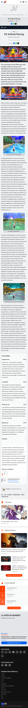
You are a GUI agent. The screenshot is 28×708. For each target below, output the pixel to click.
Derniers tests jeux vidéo (10, 14)
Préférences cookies (6, 692)
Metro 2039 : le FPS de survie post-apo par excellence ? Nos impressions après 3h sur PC (13, 550)
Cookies (3, 688)
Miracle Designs (16, 494)
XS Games (9, 494)
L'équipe (3, 676)
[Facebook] (2, 652)
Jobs (2, 698)
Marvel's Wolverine (11, 601)
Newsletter (3, 694)
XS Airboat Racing (19, 14)
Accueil (2, 14)
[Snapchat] (2, 655)
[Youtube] (13, 652)
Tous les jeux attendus (14, 608)
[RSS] (17, 652)
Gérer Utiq (3, 690)
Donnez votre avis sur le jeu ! (13, 482)
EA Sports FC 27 (11, 594)
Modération (4, 684)
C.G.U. (2, 680)
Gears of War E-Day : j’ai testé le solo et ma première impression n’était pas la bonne (19, 558)
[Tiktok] (20, 652)
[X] (6, 652)
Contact (3, 673)
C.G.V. (2, 682)
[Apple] (6, 665)
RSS (2, 696)
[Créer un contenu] (26, 15)
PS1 (5, 494)
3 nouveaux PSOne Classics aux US (9, 521)
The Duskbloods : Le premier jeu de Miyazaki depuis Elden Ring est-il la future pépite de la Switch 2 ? (19, 567)
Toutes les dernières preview (14, 575)
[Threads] (24, 652)
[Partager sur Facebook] (11, 24)
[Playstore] (2, 665)
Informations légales (6, 678)
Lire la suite (3, 640)
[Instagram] (9, 652)
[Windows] (9, 665)
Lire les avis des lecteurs (13, 480)
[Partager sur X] (16, 24)
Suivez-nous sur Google (15, 40)
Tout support (10, 20)
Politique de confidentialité (7, 686)
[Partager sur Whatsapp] (14, 24)
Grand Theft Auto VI (12, 588)
